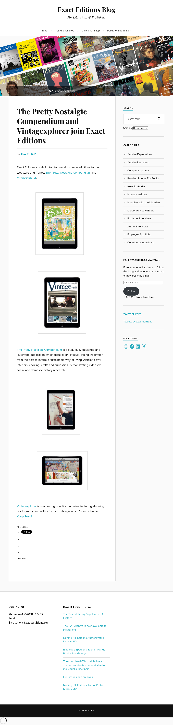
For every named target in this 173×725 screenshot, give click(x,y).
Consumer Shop (91, 30)
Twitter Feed (132, 314)
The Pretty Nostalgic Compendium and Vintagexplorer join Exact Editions (61, 125)
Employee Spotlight (139, 234)
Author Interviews (138, 226)
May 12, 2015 (28, 154)
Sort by (127, 127)
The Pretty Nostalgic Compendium (68, 172)
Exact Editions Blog (87, 9)
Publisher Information (119, 30)
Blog (44, 30)
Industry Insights (137, 194)
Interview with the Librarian (143, 202)
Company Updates (138, 170)
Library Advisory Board (140, 210)
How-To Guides (136, 186)
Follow (131, 291)
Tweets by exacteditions (137, 321)
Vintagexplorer (26, 177)
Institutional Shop (64, 30)
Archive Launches (138, 162)
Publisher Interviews (139, 218)
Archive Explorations (139, 154)
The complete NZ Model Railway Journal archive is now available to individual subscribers (84, 665)
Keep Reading (26, 516)
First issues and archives (78, 677)
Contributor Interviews (140, 242)
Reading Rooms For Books (143, 178)
